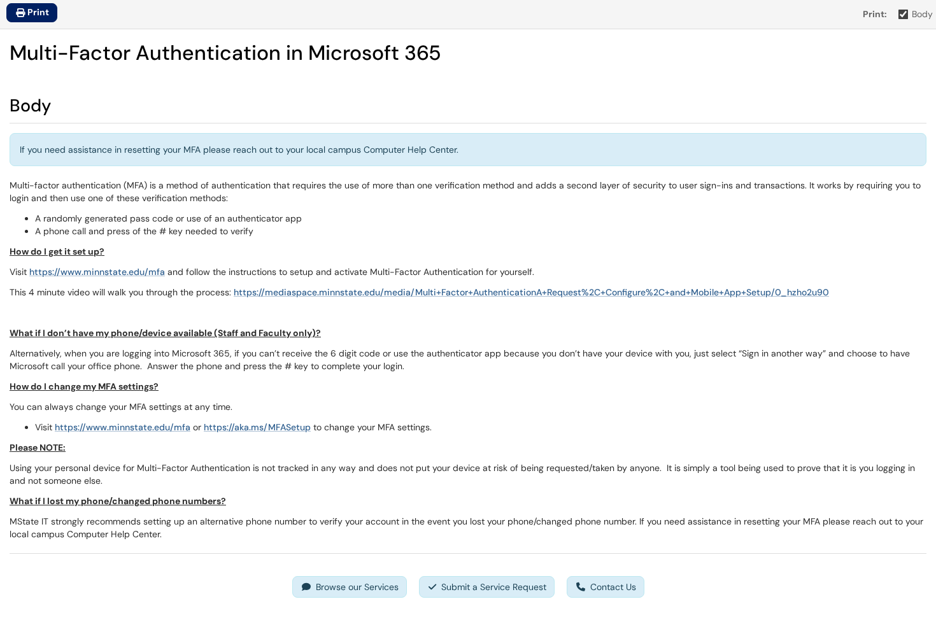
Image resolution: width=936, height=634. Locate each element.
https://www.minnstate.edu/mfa (97, 272)
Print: (875, 14)
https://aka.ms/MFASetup (257, 427)
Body (922, 14)
